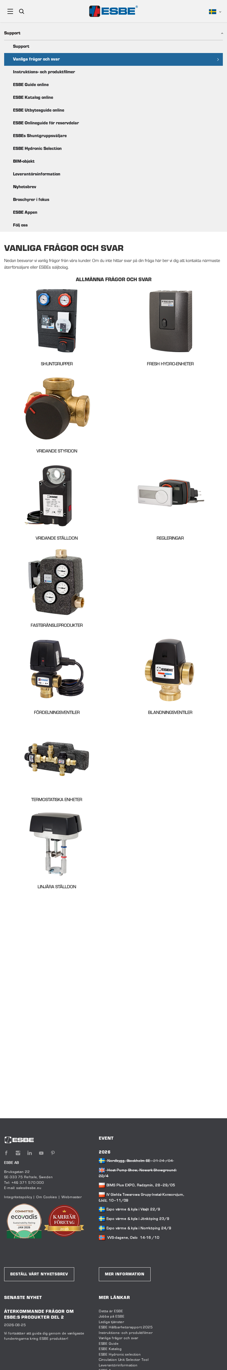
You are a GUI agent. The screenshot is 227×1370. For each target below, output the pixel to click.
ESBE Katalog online (33, 98)
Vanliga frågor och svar (36, 59)
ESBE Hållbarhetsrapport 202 (125, 1327)
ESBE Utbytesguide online (38, 110)
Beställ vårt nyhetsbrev (39, 1274)
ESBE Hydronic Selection (37, 149)
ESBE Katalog (110, 1349)
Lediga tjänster (112, 1322)
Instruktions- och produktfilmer (44, 72)
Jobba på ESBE (112, 1316)
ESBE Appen (25, 213)
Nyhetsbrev (24, 187)
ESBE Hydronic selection (120, 1354)
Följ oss (20, 225)
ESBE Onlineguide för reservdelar (46, 123)
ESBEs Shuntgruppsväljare (40, 136)
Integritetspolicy (18, 1197)
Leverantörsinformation (36, 174)
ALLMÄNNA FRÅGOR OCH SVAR (113, 280)
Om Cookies (46, 1197)
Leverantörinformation (118, 1365)
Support (21, 47)
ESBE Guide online (31, 85)
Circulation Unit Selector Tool (124, 1360)
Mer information (125, 1274)
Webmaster (71, 1197)
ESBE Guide (109, 1344)
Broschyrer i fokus (31, 200)
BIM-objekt (24, 161)
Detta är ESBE (111, 1311)
